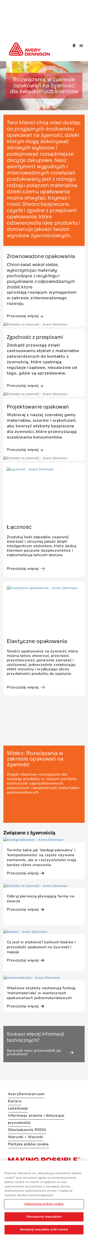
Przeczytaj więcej (25, 316)
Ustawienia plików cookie (44, 1204)
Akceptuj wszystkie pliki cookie (44, 1229)
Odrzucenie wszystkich (44, 1217)
